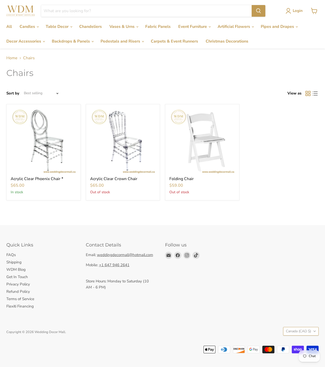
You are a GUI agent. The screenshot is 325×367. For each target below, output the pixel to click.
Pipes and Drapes (278, 26)
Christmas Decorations (227, 41)
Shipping (14, 262)
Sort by (12, 93)
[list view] (315, 93)
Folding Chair (181, 179)
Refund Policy (18, 291)
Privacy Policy (18, 284)
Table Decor (58, 26)
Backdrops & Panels (71, 41)
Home (12, 58)
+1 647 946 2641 (114, 264)
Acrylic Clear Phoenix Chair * (37, 179)
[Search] (258, 11)
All (9, 26)
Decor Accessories (24, 41)
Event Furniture (193, 26)
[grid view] (308, 93)
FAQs (11, 254)
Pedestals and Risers (121, 41)
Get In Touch (17, 276)
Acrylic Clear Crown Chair (113, 179)
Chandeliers (90, 26)
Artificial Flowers (234, 26)
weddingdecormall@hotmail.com (125, 254)
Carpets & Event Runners (174, 41)
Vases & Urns (122, 26)
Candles (28, 26)
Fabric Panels (158, 26)
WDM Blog (16, 269)
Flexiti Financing (20, 306)
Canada (298, 331)
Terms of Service (20, 298)
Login (298, 10)
